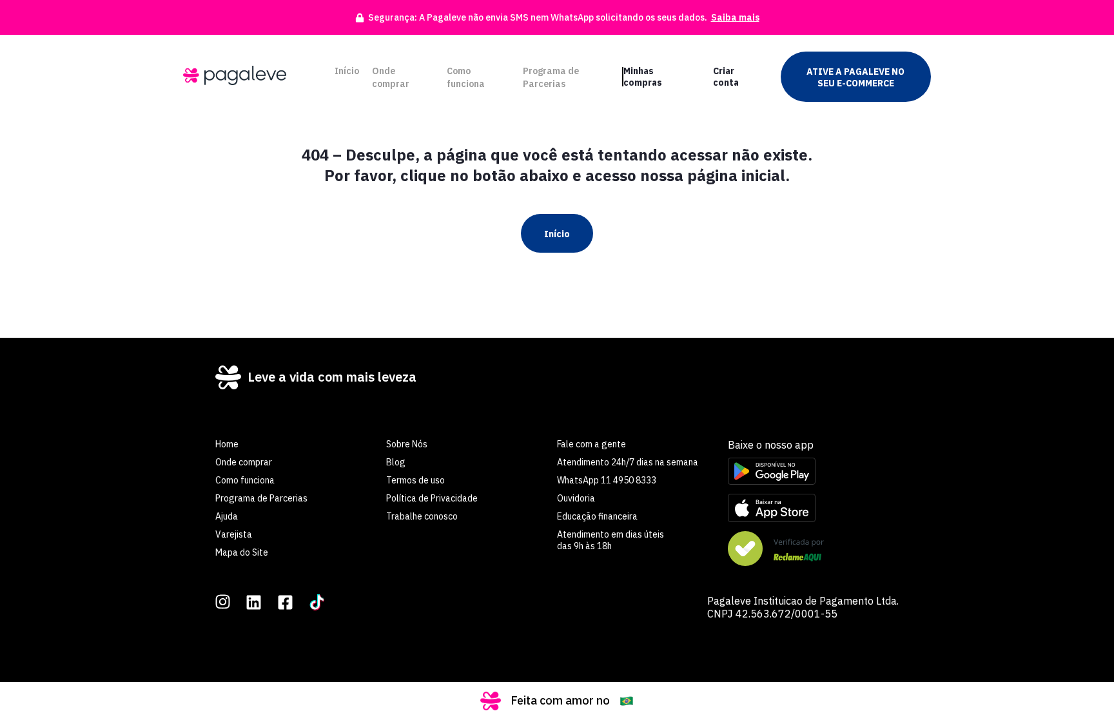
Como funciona (466, 77)
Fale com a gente (591, 444)
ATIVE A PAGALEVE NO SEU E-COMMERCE (855, 77)
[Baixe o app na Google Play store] (813, 472)
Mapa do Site (241, 552)
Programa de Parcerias (551, 77)
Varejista (233, 534)
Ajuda (226, 516)
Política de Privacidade (432, 498)
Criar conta (726, 76)
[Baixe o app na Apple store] (813, 509)
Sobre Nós (406, 444)
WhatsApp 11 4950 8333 (606, 480)
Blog (396, 462)
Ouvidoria (576, 498)
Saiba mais (735, 17)
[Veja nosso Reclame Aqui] (813, 550)
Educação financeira (597, 516)
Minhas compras (642, 76)
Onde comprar (390, 77)
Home (227, 444)
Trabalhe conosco (422, 516)
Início (347, 71)
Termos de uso (415, 480)
